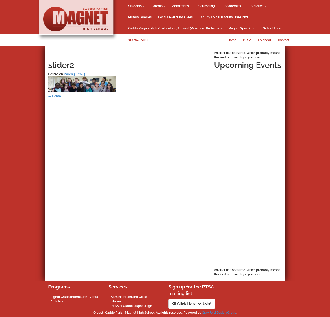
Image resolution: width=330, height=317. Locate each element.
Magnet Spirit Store (242, 28)
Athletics (257, 6)
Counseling (207, 6)
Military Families (140, 17)
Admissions (180, 6)
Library (116, 301)
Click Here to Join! (193, 304)
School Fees (272, 28)
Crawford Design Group (219, 312)
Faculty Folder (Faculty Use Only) (223, 17)
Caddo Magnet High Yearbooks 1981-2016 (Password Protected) (175, 28)
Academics (233, 6)
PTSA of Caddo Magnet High (131, 306)
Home (232, 40)
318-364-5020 (138, 40)
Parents (157, 6)
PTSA (247, 40)
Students (135, 6)
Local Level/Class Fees (175, 17)
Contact (283, 40)
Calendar (264, 40)
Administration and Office (129, 297)
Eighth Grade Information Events (74, 297)
